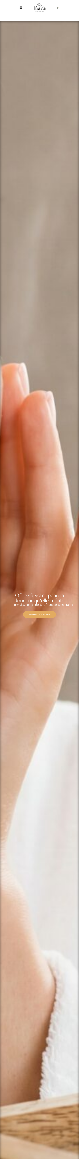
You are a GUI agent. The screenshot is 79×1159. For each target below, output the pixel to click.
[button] (21, 8)
